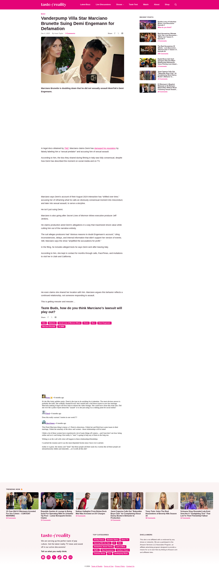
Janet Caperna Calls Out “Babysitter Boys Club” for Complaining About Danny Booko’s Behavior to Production (167, 75)
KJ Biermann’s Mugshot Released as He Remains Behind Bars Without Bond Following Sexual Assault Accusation (167, 87)
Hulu (44, 323)
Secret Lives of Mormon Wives (69, 323)
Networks (52, 323)
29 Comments (162, 92)
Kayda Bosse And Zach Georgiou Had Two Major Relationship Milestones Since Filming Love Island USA (167, 62)
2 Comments (162, 41)
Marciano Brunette (48, 326)
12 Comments (185, 518)
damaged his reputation (105, 148)
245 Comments (163, 54)
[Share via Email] (122, 33)
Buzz (43, 14)
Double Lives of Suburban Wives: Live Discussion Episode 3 (167, 23)
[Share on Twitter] (118, 33)
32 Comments (11, 518)
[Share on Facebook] (115, 33)
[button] (175, 4)
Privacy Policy (120, 566)
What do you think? (165, 27)
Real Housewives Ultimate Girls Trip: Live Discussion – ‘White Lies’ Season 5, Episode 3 (168, 36)
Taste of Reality (96, 566)
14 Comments (162, 79)
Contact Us (130, 566)
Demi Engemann (104, 323)
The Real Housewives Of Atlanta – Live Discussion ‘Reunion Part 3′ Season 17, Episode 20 (167, 48)
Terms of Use (108, 566)
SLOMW (61, 326)
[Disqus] (82, 362)
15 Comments (46, 520)
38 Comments (150, 518)
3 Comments (70, 33)
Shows (86, 323)
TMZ (66, 148)
